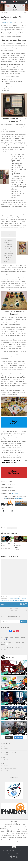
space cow (12, 839)
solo (8, 839)
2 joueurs (5, 824)
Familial (6, 12)
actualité (13, 824)
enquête (14, 827)
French (17, 1)
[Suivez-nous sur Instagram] (26, 604)
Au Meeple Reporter (8, 22)
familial (3, 829)
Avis (2, 12)
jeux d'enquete (5, 833)
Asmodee (21, 824)
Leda (4, 757)
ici (6, 498)
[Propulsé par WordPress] (12, 852)
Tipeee (17, 647)
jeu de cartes (22, 829)
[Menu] (26, 2)
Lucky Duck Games (13, 527)
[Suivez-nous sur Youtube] (23, 604)
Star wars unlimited (11, 841)
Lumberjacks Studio (12, 837)
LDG (21, 835)
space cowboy (18, 840)
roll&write (2, 840)
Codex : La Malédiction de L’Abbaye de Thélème (19, 545)
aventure (5, 827)
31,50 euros (15, 493)
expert (24, 826)
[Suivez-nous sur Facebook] (21, 604)
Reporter (5, 763)
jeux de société (10, 835)
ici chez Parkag (19, 498)
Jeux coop (16, 831)
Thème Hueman (22, 853)
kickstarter (16, 835)
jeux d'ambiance (24, 831)
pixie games (25, 837)
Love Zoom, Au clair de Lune (9, 752)
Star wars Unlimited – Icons (9, 768)
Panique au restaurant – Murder (10, 747)
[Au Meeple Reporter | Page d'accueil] (4, 2)
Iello (17, 829)
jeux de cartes (15, 833)
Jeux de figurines (22, 833)
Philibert (3, 649)
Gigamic (8, 829)
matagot (20, 837)
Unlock (19, 842)
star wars (25, 840)
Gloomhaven (12, 829)
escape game (20, 826)
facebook (3, 639)
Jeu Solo (8, 831)
